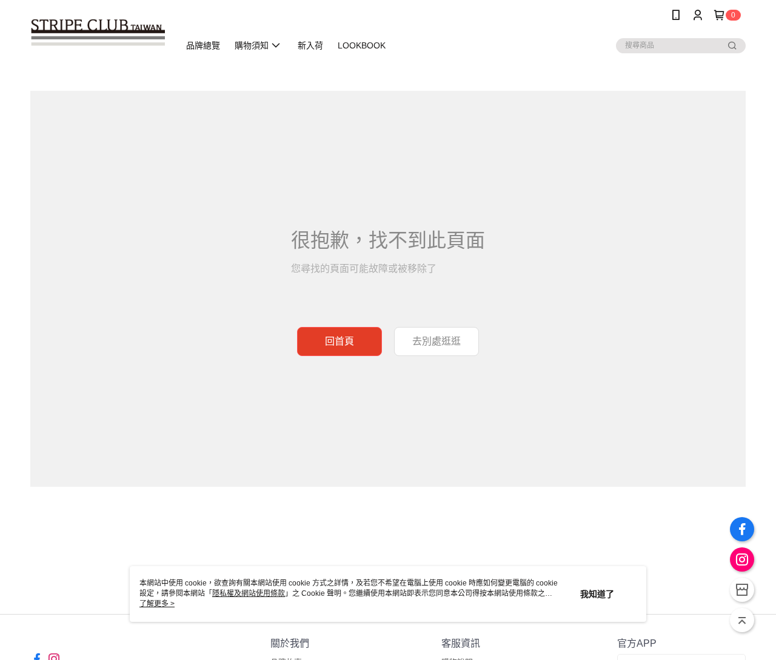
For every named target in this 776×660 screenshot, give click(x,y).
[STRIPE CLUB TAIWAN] (97, 31)
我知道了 (597, 594)
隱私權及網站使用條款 (248, 593)
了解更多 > (157, 603)
